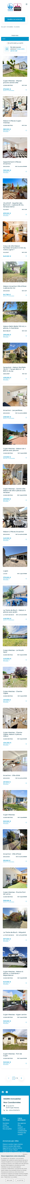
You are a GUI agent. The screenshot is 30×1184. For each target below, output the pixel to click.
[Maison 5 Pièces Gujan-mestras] (15, 106)
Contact (20, 1127)
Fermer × (25, 1154)
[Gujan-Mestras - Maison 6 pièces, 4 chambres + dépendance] (15, 957)
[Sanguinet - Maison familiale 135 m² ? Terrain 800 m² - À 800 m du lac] (15, 353)
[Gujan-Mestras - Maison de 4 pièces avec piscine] (15, 434)
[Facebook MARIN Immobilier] (3, 1092)
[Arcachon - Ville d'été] (15, 761)
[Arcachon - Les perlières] (15, 396)
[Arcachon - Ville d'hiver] (15, 839)
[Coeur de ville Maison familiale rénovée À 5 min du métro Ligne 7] (15, 231)
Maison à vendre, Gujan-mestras (13, 1144)
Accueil (3, 27)
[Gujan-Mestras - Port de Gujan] (15, 1039)
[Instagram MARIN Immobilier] (7, 1092)
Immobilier (10, 27)
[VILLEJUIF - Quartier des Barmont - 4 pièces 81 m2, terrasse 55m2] (15, 188)
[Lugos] (15, 556)
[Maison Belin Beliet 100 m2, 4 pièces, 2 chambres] (15, 312)
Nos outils (6, 1127)
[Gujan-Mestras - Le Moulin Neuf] (15, 636)
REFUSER (9, 1180)
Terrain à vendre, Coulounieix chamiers (15, 1152)
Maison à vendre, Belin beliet (11, 1146)
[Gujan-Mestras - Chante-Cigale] (15, 677)
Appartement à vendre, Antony (12, 1148)
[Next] (21, 1078)
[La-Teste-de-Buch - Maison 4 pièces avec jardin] (15, 595)
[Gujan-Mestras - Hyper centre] (15, 1000)
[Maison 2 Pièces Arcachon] (15, 517)
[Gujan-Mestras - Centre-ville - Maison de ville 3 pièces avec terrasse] (15, 474)
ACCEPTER (20, 1180)
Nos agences (22, 1123)
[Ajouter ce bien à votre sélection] (26, 90)
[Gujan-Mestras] (15, 800)
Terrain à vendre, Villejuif (10, 1150)
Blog (19, 1125)
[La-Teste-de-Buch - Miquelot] (15, 918)
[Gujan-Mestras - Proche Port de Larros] (15, 878)
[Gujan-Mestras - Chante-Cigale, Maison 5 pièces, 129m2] (15, 718)
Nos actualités (7, 1129)
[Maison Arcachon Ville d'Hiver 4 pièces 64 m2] (15, 271)
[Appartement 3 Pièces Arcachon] (15, 147)
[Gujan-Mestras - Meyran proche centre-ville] (15, 66)
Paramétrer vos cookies (10, 1177)
